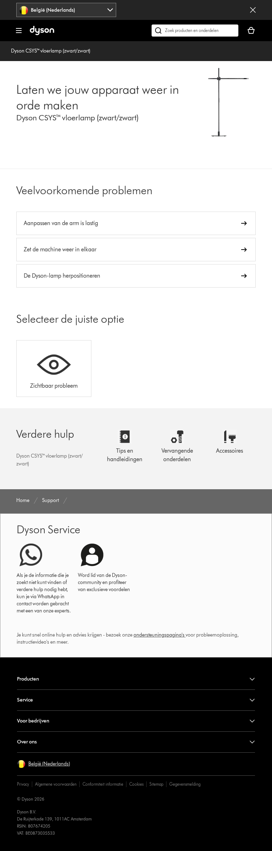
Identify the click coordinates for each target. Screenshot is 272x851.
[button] (43, 764)
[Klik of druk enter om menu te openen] (18, 30)
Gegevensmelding (184, 784)
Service (25, 700)
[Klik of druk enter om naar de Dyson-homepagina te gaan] (42, 34)
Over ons (27, 742)
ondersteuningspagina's (159, 635)
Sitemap (156, 784)
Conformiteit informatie (103, 784)
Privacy (23, 784)
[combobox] (66, 10)
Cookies (136, 784)
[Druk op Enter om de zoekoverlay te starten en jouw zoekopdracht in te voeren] (195, 30)
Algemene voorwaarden (55, 784)
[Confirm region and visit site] (253, 10)
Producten (28, 679)
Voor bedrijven (33, 721)
